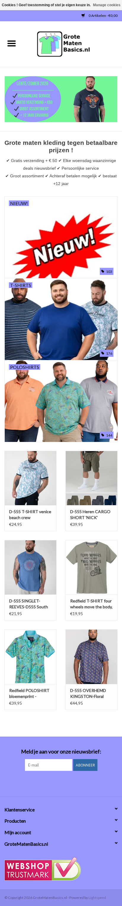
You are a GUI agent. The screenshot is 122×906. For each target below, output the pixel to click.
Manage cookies (107, 5)
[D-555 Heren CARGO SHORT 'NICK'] (91, 478)
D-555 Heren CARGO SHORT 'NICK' (90, 514)
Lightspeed (97, 897)
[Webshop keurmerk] (61, 869)
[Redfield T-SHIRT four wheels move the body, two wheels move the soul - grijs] (91, 567)
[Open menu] (11, 43)
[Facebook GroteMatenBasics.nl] (56, 783)
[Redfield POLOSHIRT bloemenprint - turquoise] (30, 656)
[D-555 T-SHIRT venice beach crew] (30, 478)
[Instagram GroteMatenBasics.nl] (66, 783)
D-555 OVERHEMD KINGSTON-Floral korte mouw (88, 693)
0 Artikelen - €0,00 (103, 15)
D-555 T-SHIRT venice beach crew (30, 514)
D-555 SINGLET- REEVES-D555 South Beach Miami (28, 604)
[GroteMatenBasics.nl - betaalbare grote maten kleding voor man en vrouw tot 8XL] (72, 43)
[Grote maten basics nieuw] (61, 99)
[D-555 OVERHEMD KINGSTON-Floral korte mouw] (91, 656)
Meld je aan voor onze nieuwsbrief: (61, 751)
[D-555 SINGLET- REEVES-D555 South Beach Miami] (30, 567)
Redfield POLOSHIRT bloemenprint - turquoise (29, 693)
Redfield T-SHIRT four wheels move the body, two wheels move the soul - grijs (91, 604)
